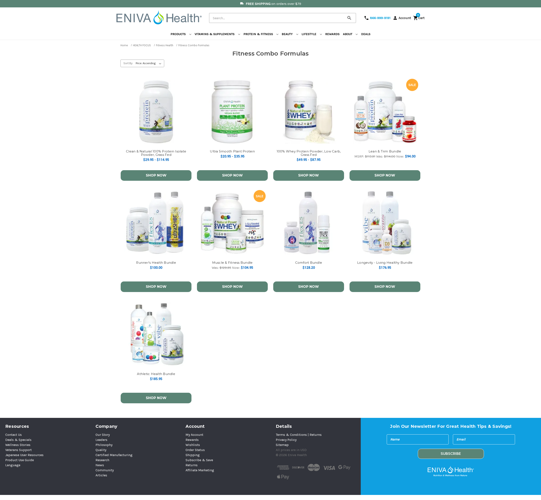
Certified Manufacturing (114, 455)
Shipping (193, 455)
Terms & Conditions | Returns (299, 435)
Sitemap (282, 445)
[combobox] (282, 18)
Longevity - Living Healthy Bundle (385, 262)
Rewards (332, 34)
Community (105, 470)
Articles (101, 475)
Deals (365, 34)
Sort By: (128, 63)
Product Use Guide (19, 460)
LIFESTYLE (309, 34)
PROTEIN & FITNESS (258, 34)
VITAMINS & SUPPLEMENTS (215, 34)
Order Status (195, 450)
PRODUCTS (179, 34)
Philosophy (104, 445)
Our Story (103, 435)
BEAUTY (288, 34)
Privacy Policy (286, 440)
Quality (101, 450)
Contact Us (13, 435)
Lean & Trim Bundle (385, 151)
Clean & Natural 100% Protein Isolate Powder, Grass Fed (156, 153)
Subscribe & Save (199, 460)
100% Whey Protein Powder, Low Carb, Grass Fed (309, 153)
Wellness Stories (17, 445)
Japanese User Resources (24, 455)
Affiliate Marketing (200, 470)
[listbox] (149, 63)
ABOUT (348, 34)
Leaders (101, 440)
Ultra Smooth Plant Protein (232, 151)
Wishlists (193, 445)
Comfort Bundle (308, 262)
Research (102, 460)
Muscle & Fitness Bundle (232, 262)
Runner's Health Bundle (156, 262)
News (100, 465)
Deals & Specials (18, 440)
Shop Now (156, 175)
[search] (353, 14)
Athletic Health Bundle (156, 374)
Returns (192, 465)
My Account (194, 435)
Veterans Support (18, 450)
